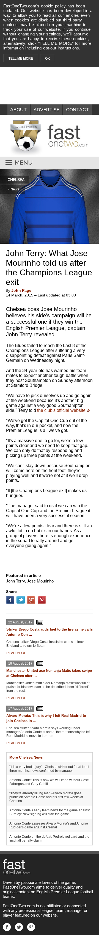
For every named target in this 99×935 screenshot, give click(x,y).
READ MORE (16, 653)
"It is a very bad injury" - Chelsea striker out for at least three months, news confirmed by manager (49, 769)
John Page (21, 290)
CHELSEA (15, 179)
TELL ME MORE (21, 58)
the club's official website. (62, 410)
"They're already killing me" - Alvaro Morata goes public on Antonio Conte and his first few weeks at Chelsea (46, 797)
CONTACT (77, 109)
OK (47, 58)
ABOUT (18, 109)
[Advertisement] (50, 559)
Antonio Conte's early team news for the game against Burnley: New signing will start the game (49, 812)
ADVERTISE (46, 109)
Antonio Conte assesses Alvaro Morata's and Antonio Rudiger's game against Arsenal (48, 825)
